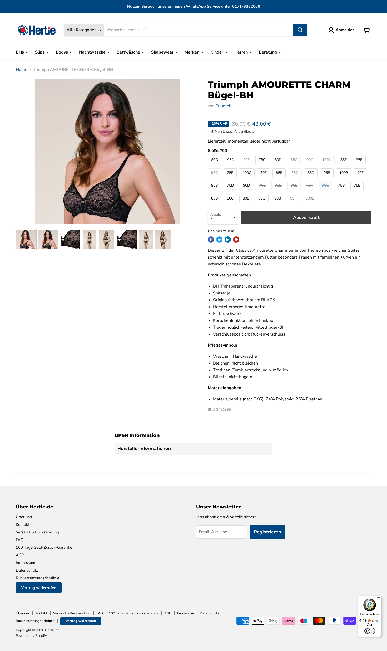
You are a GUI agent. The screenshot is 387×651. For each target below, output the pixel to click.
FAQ (20, 539)
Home (21, 69)
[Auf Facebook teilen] (211, 239)
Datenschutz (27, 570)
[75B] (342, 191)
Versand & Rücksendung (37, 532)
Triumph (223, 106)
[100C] (247, 179)
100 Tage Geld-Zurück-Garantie (44, 547)
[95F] (294, 204)
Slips (40, 52)
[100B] (344, 179)
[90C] (310, 166)
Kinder (217, 52)
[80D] (278, 166)
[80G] (215, 166)
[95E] (360, 166)
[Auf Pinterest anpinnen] (236, 239)
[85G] (262, 204)
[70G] (326, 191)
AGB (20, 555)
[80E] (246, 204)
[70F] (310, 191)
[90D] (247, 191)
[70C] (263, 191)
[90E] (361, 179)
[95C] (215, 179)
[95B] (327, 179)
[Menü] (378, 599)
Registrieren (267, 532)
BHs (20, 52)
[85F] (279, 179)
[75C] (262, 166)
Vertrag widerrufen (38, 587)
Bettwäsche (129, 52)
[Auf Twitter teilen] (219, 239)
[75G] (295, 179)
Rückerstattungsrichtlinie (37, 578)
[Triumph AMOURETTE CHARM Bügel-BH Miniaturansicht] (25, 239)
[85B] (215, 191)
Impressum (25, 562)
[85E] (344, 166)
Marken (192, 52)
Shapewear (163, 52)
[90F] (247, 166)
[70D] (278, 191)
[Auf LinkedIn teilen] (228, 239)
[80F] (264, 179)
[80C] (231, 204)
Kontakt (22, 524)
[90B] (278, 204)
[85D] (311, 179)
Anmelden (345, 29)
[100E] (310, 204)
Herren (241, 52)
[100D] (327, 166)
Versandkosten (245, 131)
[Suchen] (300, 30)
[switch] (369, 631)
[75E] (357, 191)
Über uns (24, 516)
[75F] (231, 179)
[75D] (231, 191)
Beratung (268, 52)
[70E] (294, 191)
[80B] (215, 204)
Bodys (62, 52)
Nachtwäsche (93, 52)
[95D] (231, 166)
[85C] (294, 166)
